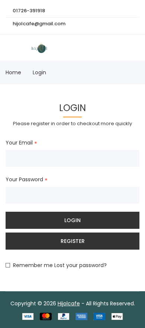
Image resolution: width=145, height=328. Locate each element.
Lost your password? (80, 265)
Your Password (24, 180)
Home (13, 72)
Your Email (19, 143)
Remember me (33, 265)
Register (73, 241)
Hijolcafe (69, 303)
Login (39, 72)
